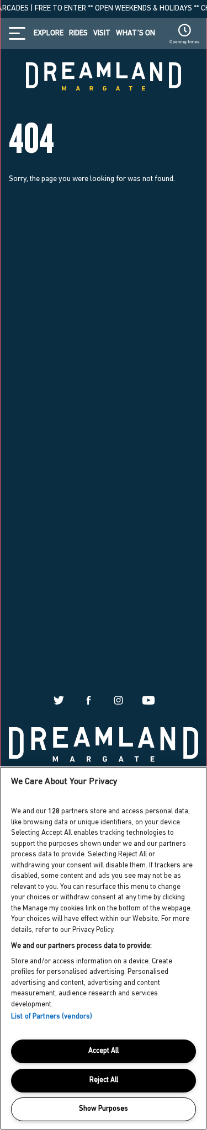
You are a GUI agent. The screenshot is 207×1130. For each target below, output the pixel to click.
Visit (101, 34)
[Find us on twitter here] (58, 699)
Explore (48, 34)
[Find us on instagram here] (118, 699)
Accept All (103, 1050)
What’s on (135, 34)
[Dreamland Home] (103, 743)
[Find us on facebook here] (88, 699)
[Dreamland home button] (103, 75)
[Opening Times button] (184, 34)
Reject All (103, 1080)
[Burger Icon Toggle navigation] (20, 33)
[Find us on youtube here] (148, 699)
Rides (78, 34)
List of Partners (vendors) (51, 1016)
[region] (103, 948)
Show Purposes (103, 1108)
